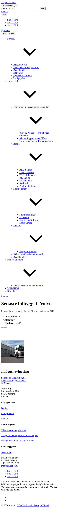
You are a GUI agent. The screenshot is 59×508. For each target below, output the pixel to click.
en (4, 11)
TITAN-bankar (26, 172)
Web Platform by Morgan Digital (33, 505)
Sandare (5, 418)
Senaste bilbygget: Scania (13, 378)
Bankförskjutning (27, 186)
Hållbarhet (18, 73)
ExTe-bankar (25, 180)
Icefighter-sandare (27, 251)
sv (7, 11)
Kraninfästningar (27, 214)
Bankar (4, 408)
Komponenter (7, 413)
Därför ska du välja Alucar (26, 67)
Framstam (24, 217)
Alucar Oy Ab (20, 64)
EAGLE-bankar (27, 175)
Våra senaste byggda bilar (13, 430)
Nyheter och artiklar (22, 75)
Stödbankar (24, 183)
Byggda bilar (19, 70)
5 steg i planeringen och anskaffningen (19, 435)
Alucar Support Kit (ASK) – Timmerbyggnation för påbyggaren (36, 139)
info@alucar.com (9, 466)
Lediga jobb (19, 78)
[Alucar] (5, 383)
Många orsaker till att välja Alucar (17, 440)
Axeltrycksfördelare (28, 220)
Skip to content (8, 2)
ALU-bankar (25, 169)
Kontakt (11, 291)
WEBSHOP (13, 288)
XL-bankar (24, 178)
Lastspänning (25, 223)
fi (2, 11)
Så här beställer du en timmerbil (28, 254)
